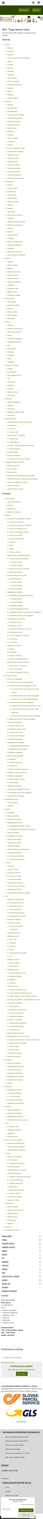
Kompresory (11, 348)
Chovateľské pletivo (14, 853)
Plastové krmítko (15, 579)
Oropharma (13, 766)
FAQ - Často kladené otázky (15, 1457)
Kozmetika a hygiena (14, 1003)
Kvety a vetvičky (15, 1193)
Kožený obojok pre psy (17, 973)
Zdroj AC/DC (13, 432)
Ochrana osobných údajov (14, 1445)
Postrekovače (12, 128)
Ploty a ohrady (12, 138)
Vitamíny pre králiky (14, 839)
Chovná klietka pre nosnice (19, 635)
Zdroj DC (12, 429)
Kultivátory (11, 382)
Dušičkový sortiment (14, 245)
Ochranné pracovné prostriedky (18, 58)
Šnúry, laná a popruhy (15, 215)
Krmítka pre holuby (14, 876)
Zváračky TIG (11, 425)
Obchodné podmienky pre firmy (16, 1441)
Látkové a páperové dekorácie (20, 1177)
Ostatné (10, 68)
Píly (8, 345)
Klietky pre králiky (13, 846)
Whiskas (14, 929)
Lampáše (10, 238)
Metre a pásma (12, 275)
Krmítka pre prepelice (15, 1100)
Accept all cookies (26, 1510)
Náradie (10, 48)
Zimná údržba (12, 198)
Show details (6, 1509)
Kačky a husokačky (14, 512)
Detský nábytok (12, 1213)
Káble (9, 359)
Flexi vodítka (14, 966)
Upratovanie (11, 195)
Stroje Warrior (14, 442)
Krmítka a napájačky (14, 1020)
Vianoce (10, 228)
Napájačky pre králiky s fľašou (19, 826)
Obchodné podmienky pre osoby (16, 1437)
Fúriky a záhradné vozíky (16, 148)
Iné (10, 956)
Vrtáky (9, 61)
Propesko (12, 946)
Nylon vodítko (14, 963)
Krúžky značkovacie (16, 732)
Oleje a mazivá (12, 392)
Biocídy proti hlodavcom (16, 1143)
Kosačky (10, 389)
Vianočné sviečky (13, 1200)
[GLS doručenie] (21, 1412)
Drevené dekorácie (16, 1183)
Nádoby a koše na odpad (16, 222)
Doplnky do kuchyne (14, 252)
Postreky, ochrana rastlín (16, 178)
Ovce (7, 1123)
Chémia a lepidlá (13, 81)
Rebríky (10, 185)
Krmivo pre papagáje (14, 679)
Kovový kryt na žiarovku (17, 666)
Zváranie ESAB (10, 419)
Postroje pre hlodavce (15, 1080)
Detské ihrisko (12, 1217)
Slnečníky (10, 415)
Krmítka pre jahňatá (14, 1130)
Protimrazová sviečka (12, 1357)
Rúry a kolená (12, 312)
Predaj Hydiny (10, 498)
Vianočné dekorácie (14, 1173)
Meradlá (10, 88)
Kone (11, 545)
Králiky (7, 809)
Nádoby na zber (12, 158)
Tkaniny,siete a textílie (15, 151)
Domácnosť (9, 181)
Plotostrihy (11, 395)
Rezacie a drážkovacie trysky (17, 482)
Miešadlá (10, 285)
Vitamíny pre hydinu (14, 645)
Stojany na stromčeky (17, 1163)
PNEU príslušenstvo (14, 85)
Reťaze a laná (12, 292)
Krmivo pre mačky (13, 923)
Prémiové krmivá (15, 909)
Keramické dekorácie (16, 1190)
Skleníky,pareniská (14, 168)
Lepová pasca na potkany (16, 1150)
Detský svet (9, 1203)
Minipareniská (12, 161)
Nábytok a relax (13, 155)
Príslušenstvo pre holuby (16, 886)
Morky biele (11, 509)
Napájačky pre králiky (14, 823)
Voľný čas (8, 399)
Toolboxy (10, 75)
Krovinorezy (11, 372)
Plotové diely (14, 1046)
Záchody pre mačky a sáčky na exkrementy (24, 1040)
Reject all (26, 1515)
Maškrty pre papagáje (15, 752)
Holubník (10, 866)
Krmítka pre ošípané (14, 1113)
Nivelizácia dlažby (13, 295)
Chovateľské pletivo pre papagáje (19, 792)
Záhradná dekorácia (14, 175)
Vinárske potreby (13, 125)
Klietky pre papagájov (15, 776)
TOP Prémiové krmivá (17, 913)
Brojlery (10, 505)
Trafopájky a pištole (14, 342)
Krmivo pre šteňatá (14, 919)
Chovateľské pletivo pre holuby (18, 893)
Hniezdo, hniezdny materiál (17, 772)
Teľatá (11, 549)
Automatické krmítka (16, 1026)
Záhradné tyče (12, 111)
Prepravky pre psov (14, 1056)
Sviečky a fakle (12, 235)
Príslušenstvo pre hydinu (16, 619)
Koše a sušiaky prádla (15, 242)
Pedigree (12, 943)
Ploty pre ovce (12, 1136)
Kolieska (10, 95)
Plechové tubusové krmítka (19, 569)
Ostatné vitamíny (15, 655)
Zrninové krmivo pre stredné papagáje (25, 696)
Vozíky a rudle (12, 188)
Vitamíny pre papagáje (15, 756)
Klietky (9, 1083)
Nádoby (10, 205)
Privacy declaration (27, 1504)
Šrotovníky (13, 642)
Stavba (7, 258)
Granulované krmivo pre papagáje (21, 702)
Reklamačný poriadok (12, 1449)
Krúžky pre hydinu (15, 622)
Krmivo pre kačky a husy (18, 529)
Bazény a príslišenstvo (15, 225)
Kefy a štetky (11, 302)
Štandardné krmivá (16, 906)
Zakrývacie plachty (14, 121)
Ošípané (12, 542)
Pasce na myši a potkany (14, 1140)
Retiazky (12, 979)
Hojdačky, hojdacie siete (15, 412)
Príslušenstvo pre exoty (15, 796)
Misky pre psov (14, 1030)
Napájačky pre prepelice (15, 1103)
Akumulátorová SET (14, 375)
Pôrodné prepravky (14, 1110)
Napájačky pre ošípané (15, 1116)
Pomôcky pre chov (15, 632)
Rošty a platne (12, 315)
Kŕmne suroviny (15, 552)
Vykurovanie (9, 298)
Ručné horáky (12, 469)
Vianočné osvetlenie (14, 1197)
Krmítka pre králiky (14, 819)
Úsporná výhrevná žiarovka (19, 672)
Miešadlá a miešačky (14, 338)
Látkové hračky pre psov (18, 990)
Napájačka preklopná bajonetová (21, 595)
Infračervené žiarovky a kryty (17, 1120)
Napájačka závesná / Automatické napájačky (25, 612)
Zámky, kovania (12, 278)
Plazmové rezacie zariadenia (19, 459)
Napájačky (11, 1133)
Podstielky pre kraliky (14, 836)
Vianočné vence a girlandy (16, 1170)
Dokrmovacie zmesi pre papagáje (21, 682)
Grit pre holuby (12, 869)
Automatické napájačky (17, 1023)
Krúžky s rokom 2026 (17, 726)
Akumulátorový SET (14, 332)
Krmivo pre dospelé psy (15, 899)
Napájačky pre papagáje (15, 742)
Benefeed (12, 652)
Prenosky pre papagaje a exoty (18, 789)
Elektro (7, 322)
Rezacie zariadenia (13, 455)
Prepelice (8, 1086)
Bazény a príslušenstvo (15, 1210)
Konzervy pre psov (13, 933)
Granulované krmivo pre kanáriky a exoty (26, 706)
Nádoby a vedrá (12, 288)
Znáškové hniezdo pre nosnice (20, 629)
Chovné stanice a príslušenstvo (18, 849)
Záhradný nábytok (13, 402)
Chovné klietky (14, 1096)
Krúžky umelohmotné (17, 736)
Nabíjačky (10, 362)
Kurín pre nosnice (15, 625)
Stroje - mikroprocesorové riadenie (21, 445)
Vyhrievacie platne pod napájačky (21, 615)
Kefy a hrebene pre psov (15, 1033)
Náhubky (12, 983)
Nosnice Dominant (14, 502)
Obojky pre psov (13, 969)
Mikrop (12, 649)
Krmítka (10, 806)
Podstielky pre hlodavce (15, 1066)
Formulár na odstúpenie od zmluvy (17, 1453)
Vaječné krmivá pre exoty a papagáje (22, 719)
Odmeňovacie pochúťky (17, 953)
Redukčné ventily (13, 465)
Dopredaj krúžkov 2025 (17, 729)
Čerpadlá (10, 385)
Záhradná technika (12, 365)
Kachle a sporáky (13, 305)
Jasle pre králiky (13, 816)
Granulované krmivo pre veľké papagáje (26, 716)
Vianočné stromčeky (14, 1157)
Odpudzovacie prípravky (18, 1043)
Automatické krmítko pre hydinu (18, 555)
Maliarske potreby (13, 272)
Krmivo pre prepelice (16, 539)
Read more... (21, 1374)
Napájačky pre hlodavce (15, 1076)
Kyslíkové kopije (13, 485)
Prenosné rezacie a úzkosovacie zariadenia (22, 479)
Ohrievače (11, 318)
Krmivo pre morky (15, 535)
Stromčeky (13, 1160)
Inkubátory (13, 639)
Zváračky (10, 352)
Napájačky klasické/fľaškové (19, 746)
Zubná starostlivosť (16, 1013)
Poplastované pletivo (17, 859)
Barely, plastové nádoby (15, 115)
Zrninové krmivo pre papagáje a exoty (22, 686)
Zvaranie (10, 55)
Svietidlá (10, 355)
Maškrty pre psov (13, 936)
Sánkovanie (11, 1220)
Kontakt (8, 1491)
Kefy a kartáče (12, 78)
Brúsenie (10, 51)
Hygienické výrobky (16, 1016)
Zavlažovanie (12, 108)
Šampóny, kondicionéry (17, 1010)
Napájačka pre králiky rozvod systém (22, 829)
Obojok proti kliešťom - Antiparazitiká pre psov (23, 1000)
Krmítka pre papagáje (15, 739)
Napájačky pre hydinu (15, 592)
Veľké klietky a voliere (17, 779)
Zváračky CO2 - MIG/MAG (16, 435)
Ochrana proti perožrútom (18, 659)
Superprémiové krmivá (17, 916)
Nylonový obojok (15, 976)
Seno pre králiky (13, 833)
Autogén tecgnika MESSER (14, 462)
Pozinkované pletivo (16, 856)
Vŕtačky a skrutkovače (15, 328)
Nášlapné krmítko (15, 572)
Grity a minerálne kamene (18, 769)
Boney (11, 949)
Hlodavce (8, 1060)
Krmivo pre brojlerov (16, 522)
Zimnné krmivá (12, 802)
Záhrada (8, 101)
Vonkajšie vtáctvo (11, 799)
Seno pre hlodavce (14, 1063)
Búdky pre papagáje (14, 786)
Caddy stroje (13, 439)
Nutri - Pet (12, 939)
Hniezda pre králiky (14, 843)
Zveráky (10, 65)
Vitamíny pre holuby (14, 889)
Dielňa (7, 45)
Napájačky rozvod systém (18, 749)
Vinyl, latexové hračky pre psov (20, 993)
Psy (6, 896)
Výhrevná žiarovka (15, 669)
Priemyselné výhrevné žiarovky (18, 662)
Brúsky (9, 335)
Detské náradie (12, 1207)
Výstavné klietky (15, 1093)
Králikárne (11, 812)
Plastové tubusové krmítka (18, 559)
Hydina (7, 515)
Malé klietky (13, 782)
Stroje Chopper (14, 449)
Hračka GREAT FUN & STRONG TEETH (23, 996)
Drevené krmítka (15, 879)
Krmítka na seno (13, 1126)
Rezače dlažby (12, 265)
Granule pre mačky (16, 926)
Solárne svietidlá (13, 165)
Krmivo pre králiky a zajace (18, 532)
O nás (7, 1487)
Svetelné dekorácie (16, 1180)
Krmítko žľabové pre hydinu (17, 575)
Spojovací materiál (14, 282)
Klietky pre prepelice (14, 1090)
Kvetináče (10, 131)
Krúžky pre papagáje (14, 722)
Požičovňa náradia (11, 1495)
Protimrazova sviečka (21, 1366)
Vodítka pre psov (13, 959)
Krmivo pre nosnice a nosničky (20, 525)
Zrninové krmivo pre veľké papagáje (24, 699)
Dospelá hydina (17, 565)
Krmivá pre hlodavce (14, 1070)
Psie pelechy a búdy (14, 1053)
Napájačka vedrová (16, 605)
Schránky (10, 218)
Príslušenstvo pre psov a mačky (18, 1036)
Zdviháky (10, 71)
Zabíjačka (10, 248)
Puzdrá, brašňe (12, 98)
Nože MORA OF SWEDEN (16, 255)
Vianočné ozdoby (13, 1167)
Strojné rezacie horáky (15, 489)
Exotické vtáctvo (11, 676)
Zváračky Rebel (12, 452)
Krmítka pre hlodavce (15, 1073)
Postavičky (13, 1187)
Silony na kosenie (13, 171)
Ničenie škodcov (13, 202)
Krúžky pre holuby (13, 873)
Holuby (8, 863)
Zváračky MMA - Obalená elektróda (19, 422)
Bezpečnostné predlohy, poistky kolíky (20, 475)
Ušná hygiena (14, 1006)
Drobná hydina (17, 562)
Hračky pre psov (13, 986)
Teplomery (11, 212)
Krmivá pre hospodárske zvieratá (19, 519)
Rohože (10, 232)
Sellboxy (8, 1227)
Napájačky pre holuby (15, 883)
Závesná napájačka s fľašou (19, 609)
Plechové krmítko (15, 589)
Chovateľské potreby (14, 118)
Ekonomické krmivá (16, 903)
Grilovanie (11, 141)
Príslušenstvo (12, 472)
